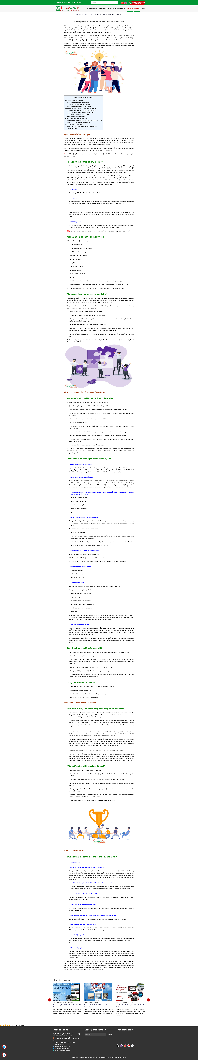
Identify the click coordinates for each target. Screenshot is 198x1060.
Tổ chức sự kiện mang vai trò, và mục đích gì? (79, 106)
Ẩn (92, 97)
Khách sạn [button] (120, 8)
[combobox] (104, 2)
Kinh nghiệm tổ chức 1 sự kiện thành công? (76, 118)
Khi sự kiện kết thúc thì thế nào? (76, 116)
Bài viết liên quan (72, 128)
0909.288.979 (65, 1042)
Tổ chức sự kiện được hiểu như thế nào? (78, 102)
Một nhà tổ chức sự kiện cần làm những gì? (78, 122)
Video (143, 8)
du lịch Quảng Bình (82, 47)
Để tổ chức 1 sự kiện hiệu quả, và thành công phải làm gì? (80, 108)
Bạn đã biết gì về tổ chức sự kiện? (74, 100)
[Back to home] (68, 8)
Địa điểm (113, 8)
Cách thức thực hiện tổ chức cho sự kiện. (78, 114)
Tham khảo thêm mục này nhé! (73, 124)
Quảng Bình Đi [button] (103, 8)
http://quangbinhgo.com (62, 1048)
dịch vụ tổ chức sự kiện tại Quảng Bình (93, 965)
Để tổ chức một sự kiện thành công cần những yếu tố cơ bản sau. (84, 120)
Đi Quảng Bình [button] (91, 8)
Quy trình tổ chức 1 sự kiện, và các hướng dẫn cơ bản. (81, 110)
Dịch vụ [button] (129, 8)
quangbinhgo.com (89, 1057)
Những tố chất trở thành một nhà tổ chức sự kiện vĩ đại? (82, 126)
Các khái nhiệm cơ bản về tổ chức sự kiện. (78, 104)
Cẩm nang (137, 8)
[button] (49, 1000)
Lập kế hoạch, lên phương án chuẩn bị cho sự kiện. (81, 112)
